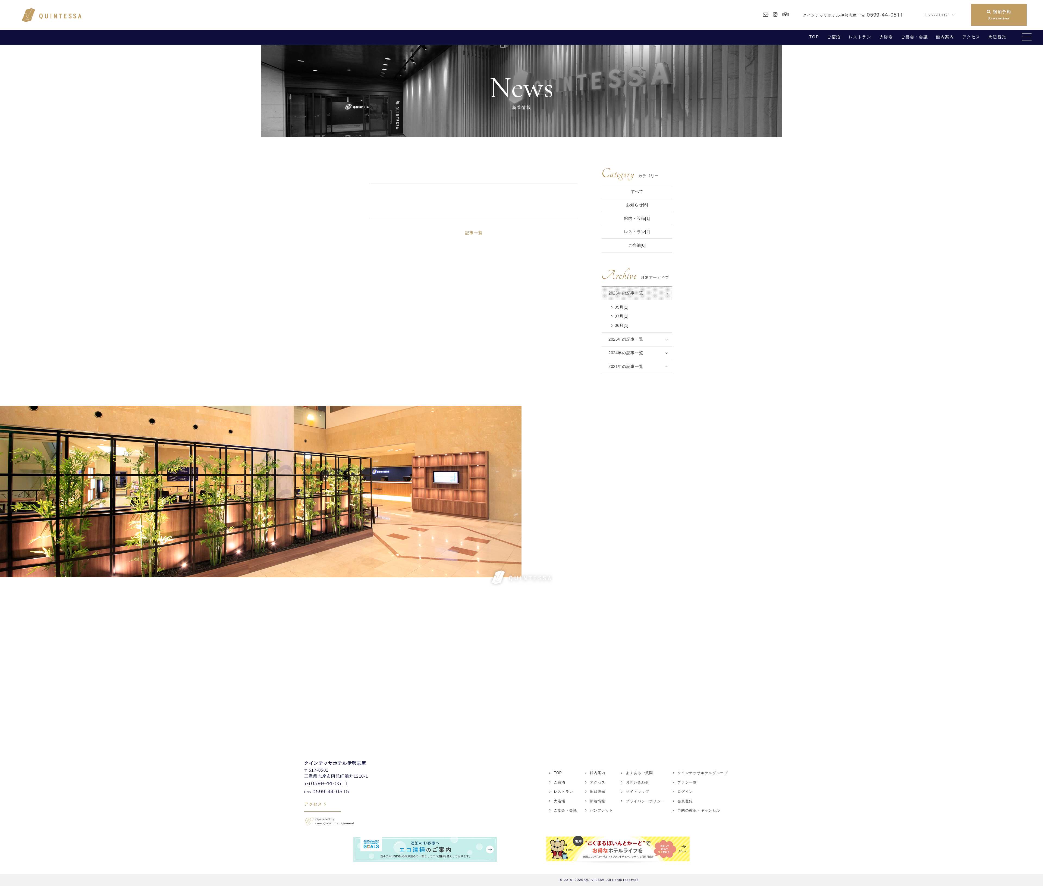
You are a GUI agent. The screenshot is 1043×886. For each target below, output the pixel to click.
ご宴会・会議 (914, 37)
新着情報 (597, 801)
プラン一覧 (687, 782)
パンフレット (601, 810)
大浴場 (886, 37)
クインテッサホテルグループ (702, 773)
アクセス (971, 37)
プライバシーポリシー (645, 801)
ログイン (685, 792)
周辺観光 (997, 37)
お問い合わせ (637, 782)
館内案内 (945, 37)
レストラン (860, 37)
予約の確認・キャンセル (698, 810)
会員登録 (685, 801)
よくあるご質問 (639, 773)
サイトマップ (637, 792)
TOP (814, 37)
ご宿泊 (834, 37)
